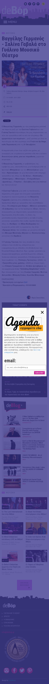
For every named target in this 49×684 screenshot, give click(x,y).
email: (10, 360)
